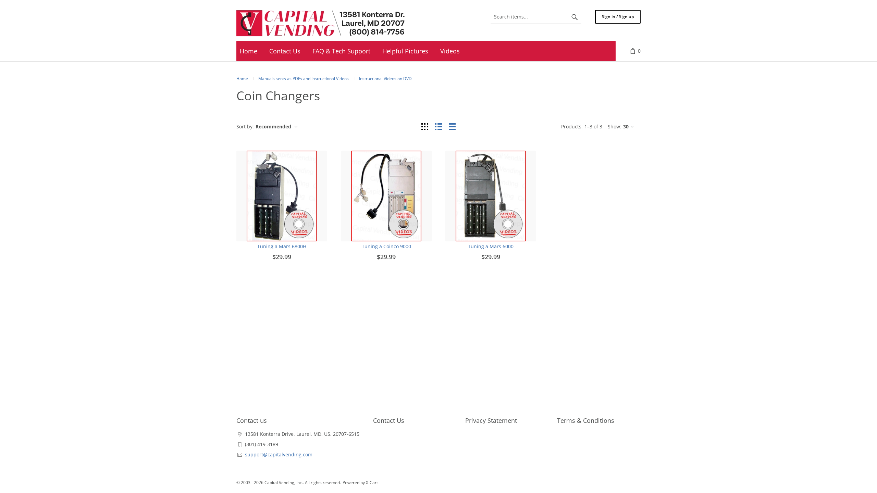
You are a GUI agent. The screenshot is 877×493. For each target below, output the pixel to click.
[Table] (452, 126)
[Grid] (424, 126)
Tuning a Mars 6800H (281, 246)
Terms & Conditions (585, 420)
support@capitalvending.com (278, 454)
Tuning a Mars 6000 (491, 246)
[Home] (322, 24)
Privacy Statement (491, 420)
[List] (438, 126)
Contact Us (388, 420)
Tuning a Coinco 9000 (386, 246)
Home (242, 78)
